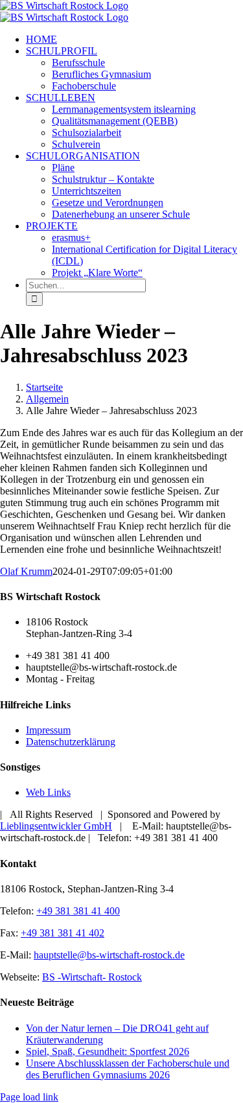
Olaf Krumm (26, 571)
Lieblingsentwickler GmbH (56, 825)
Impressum (48, 730)
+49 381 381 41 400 (78, 910)
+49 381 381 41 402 (62, 932)
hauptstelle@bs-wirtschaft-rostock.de (109, 954)
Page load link (29, 1096)
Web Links (48, 792)
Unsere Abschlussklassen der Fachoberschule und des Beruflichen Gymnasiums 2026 (127, 1069)
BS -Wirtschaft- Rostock (92, 976)
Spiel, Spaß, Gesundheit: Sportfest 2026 (107, 1051)
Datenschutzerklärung (70, 741)
